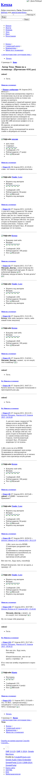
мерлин (15, 139)
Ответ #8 (6, 494)
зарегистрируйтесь (18, 12)
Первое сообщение (10, 90)
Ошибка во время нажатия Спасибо (15, 741)
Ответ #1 (6, 167)
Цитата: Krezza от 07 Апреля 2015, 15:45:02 (18, 609)
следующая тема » (24, 54)
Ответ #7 (6, 413)
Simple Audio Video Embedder (18, 760)
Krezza (6, 4)
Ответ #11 (7, 642)
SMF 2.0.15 (10, 751)
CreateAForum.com (22, 757)
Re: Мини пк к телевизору (10, 381)
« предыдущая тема (9, 54)
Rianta (14, 672)
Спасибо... (5, 743)
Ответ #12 (7, 700)
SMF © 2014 (22, 751)
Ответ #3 (6, 266)
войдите (4, 12)
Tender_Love (17, 177)
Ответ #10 (7, 607)
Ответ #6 (6, 386)
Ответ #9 (6, 538)
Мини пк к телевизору (8, 85)
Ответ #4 (6, 316)
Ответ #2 (6, 209)
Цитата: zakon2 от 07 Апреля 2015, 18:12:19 (18, 540)
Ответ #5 (6, 358)
